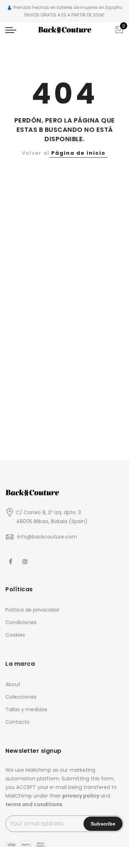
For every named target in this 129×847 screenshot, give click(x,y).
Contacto (17, 722)
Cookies (15, 634)
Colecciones (21, 696)
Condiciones (21, 622)
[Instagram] (26, 557)
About (12, 684)
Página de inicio (78, 153)
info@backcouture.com (47, 536)
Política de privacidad (32, 609)
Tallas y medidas (26, 709)
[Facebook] (11, 557)
